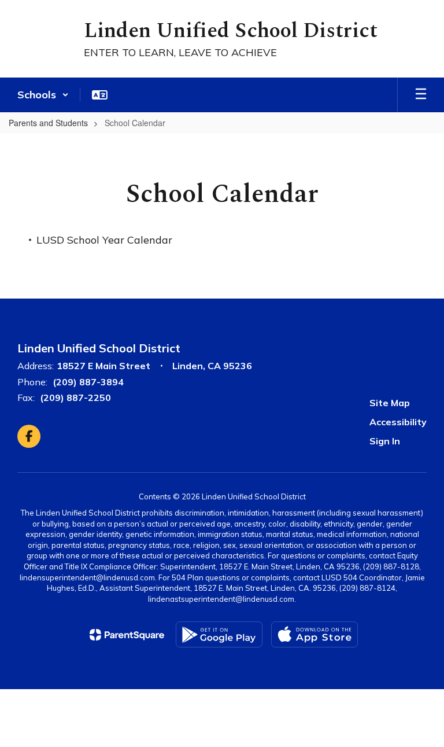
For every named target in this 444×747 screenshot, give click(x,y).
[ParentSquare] (127, 634)
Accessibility (398, 422)
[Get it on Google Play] (219, 634)
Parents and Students (48, 122)
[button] (43, 95)
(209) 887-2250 (75, 397)
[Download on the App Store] (314, 634)
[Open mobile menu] (421, 95)
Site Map (389, 403)
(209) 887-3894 (88, 382)
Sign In (384, 441)
